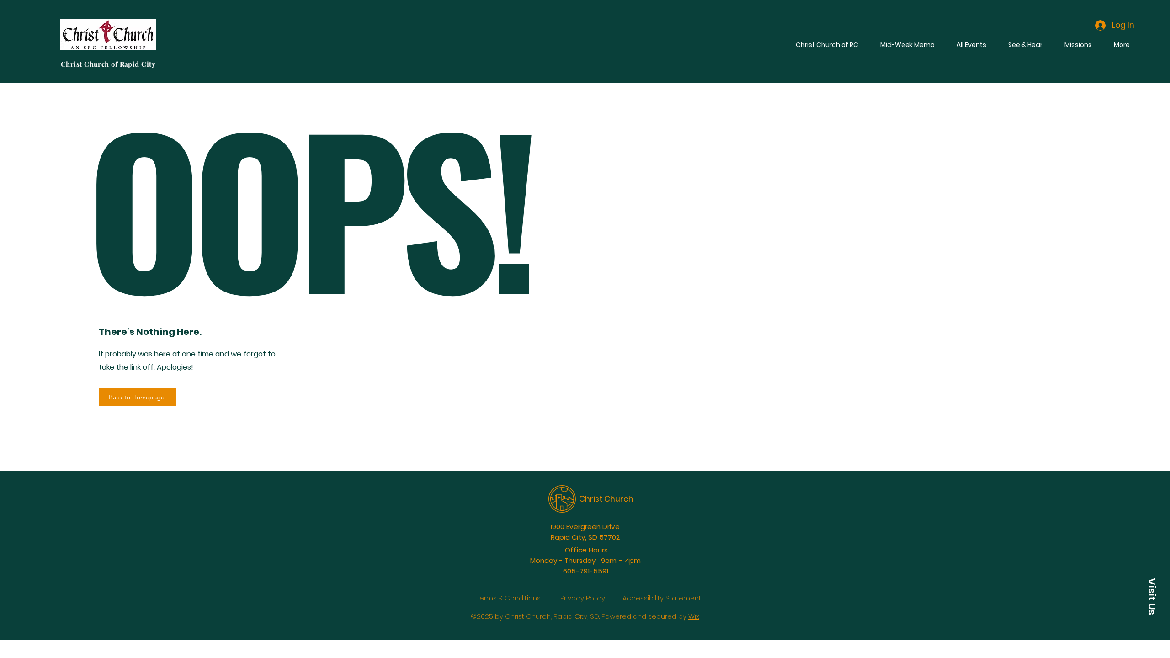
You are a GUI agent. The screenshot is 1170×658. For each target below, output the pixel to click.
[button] (1151, 596)
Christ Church (606, 499)
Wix (693, 616)
